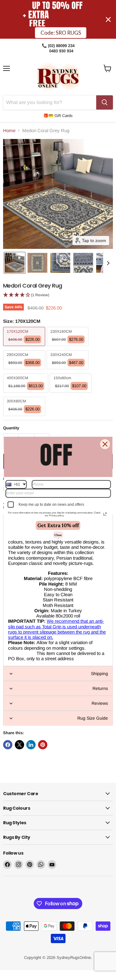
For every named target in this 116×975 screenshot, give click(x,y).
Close (58, 535)
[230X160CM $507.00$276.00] (68, 347)
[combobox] (16, 484)
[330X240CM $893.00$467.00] (68, 370)
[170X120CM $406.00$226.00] (25, 347)
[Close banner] (108, 19)
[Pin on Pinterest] (42, 744)
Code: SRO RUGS (61, 32)
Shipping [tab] (99, 673)
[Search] (104, 102)
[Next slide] (108, 262)
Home (9, 130)
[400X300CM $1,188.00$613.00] (26, 394)
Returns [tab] (100, 688)
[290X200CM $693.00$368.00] (25, 370)
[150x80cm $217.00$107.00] (71, 394)
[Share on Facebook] (7, 744)
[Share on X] (19, 744)
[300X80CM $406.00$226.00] (25, 417)
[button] (14, 262)
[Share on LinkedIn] (31, 744)
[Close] (104, 444)
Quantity (11, 428)
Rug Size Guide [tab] (92, 718)
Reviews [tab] (100, 703)
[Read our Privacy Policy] (105, 514)
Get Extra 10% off (58, 525)
